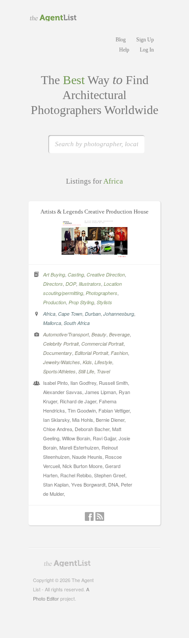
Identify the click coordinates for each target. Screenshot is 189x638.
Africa (49, 313)
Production (54, 302)
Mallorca (52, 323)
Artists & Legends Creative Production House (94, 211)
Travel (103, 371)
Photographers (101, 293)
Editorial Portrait (91, 353)
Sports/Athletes (59, 371)
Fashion (119, 353)
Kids (87, 362)
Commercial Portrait (102, 343)
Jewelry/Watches (61, 362)
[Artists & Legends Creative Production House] (94, 255)
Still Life (86, 371)
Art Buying (54, 274)
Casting (76, 274)
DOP (70, 283)
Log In (147, 50)
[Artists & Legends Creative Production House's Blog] (99, 516)
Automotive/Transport (66, 334)
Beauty (98, 334)
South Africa (77, 323)
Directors (53, 283)
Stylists (104, 302)
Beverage (119, 334)
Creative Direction (106, 274)
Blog (121, 40)
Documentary (57, 353)
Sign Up (145, 40)
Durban (93, 313)
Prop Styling (81, 302)
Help (124, 50)
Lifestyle (103, 362)
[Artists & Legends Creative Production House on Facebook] (89, 516)
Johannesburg (118, 313)
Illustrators (90, 283)
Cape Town (70, 313)
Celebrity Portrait (61, 343)
